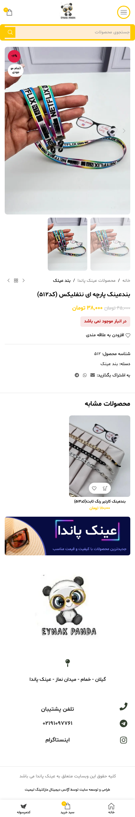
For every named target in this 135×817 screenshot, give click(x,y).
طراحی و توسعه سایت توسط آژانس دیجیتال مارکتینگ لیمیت (67, 789)
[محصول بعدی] (8, 281)
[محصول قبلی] (23, 281)
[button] (124, 131)
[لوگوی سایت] (67, 12)
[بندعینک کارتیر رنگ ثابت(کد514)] (99, 456)
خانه (126, 281)
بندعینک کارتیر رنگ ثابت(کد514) (100, 501)
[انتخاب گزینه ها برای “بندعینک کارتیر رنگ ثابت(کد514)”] (105, 488)
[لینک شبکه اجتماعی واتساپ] (85, 375)
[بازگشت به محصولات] (16, 281)
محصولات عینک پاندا (97, 281)
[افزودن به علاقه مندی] (94, 488)
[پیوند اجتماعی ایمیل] (93, 375)
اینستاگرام (58, 740)
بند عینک (62, 281)
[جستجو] (10, 32)
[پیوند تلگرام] (77, 375)
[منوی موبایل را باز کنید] (123, 12)
